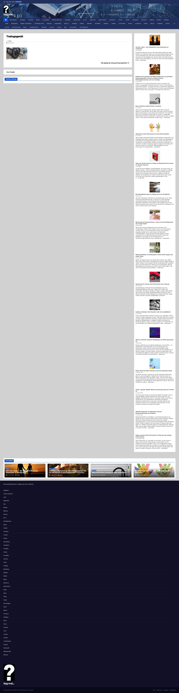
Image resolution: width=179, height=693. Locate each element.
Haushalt (112, 20)
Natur (7, 27)
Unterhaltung (39, 23)
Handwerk (58, 23)
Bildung (143, 20)
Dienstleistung (57, 20)
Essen (127, 20)
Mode (38, 20)
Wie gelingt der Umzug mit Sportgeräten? (114, 63)
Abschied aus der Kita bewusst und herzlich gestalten (152, 134)
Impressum (166, 690)
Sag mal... (8, 14)
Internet (98, 23)
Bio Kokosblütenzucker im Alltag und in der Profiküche (153, 194)
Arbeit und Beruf (26, 23)
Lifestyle (93, 20)
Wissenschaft (34, 27)
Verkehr (159, 23)
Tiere (6, 23)
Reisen (159, 20)
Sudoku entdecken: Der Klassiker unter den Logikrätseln (153, 312)
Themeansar (30, 690)
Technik (30, 20)
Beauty (66, 23)
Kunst (130, 23)
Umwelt (106, 23)
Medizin (49, 23)
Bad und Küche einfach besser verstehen (148, 106)
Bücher (44, 27)
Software (122, 23)
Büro (25, 27)
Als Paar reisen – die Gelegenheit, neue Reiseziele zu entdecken (22, 472)
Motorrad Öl (84, 27)
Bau (65, 27)
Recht (152, 23)
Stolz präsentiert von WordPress (10, 690)
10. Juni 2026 (53, 475)
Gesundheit (13, 20)
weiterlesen (143, 60)
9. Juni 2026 (96, 475)
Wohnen (22, 20)
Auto (85, 20)
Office (168, 23)
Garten (166, 20)
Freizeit (89, 23)
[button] (174, 23)
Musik (145, 23)
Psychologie (16, 27)
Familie (151, 20)
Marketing (77, 20)
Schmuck (138, 23)
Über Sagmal (173, 690)
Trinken (74, 23)
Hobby (114, 23)
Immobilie (135, 20)
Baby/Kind (14, 23)
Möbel (82, 23)
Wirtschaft (102, 20)
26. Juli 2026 (10, 475)
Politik (51, 27)
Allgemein (46, 20)
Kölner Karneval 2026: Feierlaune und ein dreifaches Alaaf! (154, 370)
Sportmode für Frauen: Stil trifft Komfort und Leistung (152, 284)
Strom (59, 27)
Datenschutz (159, 690)
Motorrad (73, 27)
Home (154, 690)
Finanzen (68, 20)
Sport (121, 20)
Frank (10, 41)
